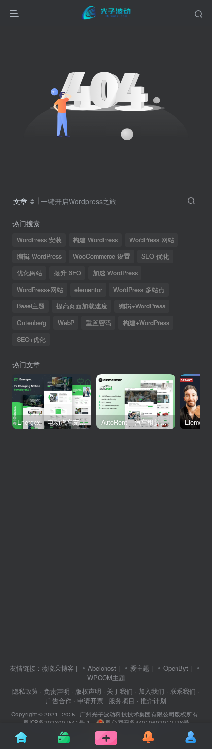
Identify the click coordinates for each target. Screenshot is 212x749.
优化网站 (29, 273)
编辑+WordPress (142, 306)
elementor (88, 289)
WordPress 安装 (39, 240)
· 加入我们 (149, 691)
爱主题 (139, 668)
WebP (66, 322)
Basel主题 (31, 306)
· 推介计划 (151, 700)
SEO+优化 (31, 339)
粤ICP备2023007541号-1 (56, 722)
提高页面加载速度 (81, 306)
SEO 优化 (155, 256)
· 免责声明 (55, 691)
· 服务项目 (120, 700)
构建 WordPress (95, 240)
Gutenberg (31, 322)
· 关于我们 (118, 691)
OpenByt (175, 668)
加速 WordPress (115, 273)
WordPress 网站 (151, 240)
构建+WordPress (146, 322)
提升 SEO (67, 273)
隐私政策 (25, 691)
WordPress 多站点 (139, 289)
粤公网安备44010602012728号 (146, 722)
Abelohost (102, 668)
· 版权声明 (86, 691)
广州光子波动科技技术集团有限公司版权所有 (139, 714)
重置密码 (98, 322)
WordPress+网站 (40, 289)
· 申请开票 (88, 700)
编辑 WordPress (39, 256)
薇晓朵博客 (58, 668)
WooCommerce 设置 (101, 256)
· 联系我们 (181, 691)
